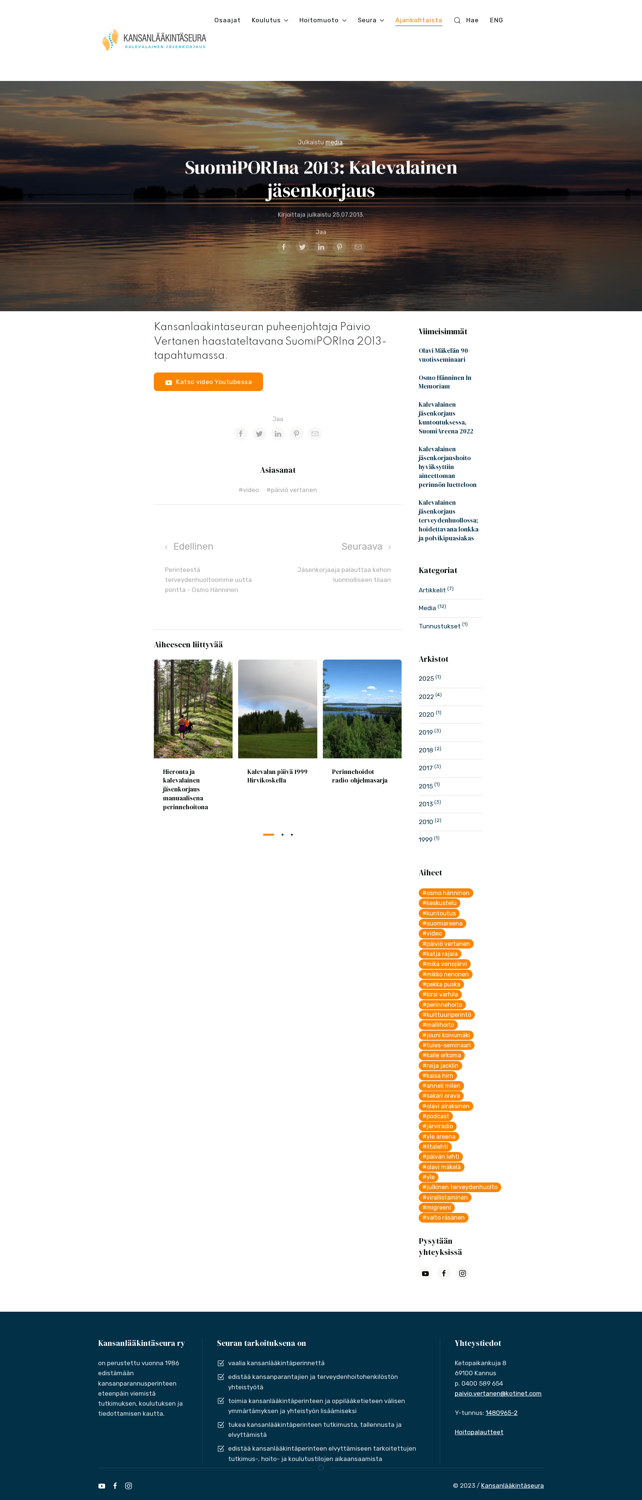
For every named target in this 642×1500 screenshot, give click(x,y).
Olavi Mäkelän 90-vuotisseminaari (444, 355)
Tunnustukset (440, 626)
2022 (427, 696)
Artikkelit (433, 590)
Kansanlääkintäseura (512, 1485)
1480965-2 (502, 1412)
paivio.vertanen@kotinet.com (498, 1393)
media (334, 142)
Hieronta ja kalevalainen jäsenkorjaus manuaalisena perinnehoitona (185, 789)
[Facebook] (115, 1486)
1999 (426, 839)
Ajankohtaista (418, 20)
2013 (426, 804)
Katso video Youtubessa (214, 381)
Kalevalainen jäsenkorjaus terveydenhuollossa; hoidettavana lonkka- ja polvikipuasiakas (450, 520)
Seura (367, 20)
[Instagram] (128, 1486)
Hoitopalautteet (479, 1432)
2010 (427, 822)
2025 (427, 678)
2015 (426, 786)
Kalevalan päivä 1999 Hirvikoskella (277, 776)
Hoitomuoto (319, 20)
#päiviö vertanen (291, 490)
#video (249, 490)
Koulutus (266, 20)
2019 (426, 732)
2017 (426, 768)
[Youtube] (102, 1486)
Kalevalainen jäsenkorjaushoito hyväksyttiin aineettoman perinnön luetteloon (448, 467)
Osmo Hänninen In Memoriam (445, 382)
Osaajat (227, 20)
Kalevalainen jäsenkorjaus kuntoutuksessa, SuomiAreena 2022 (446, 417)
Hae (472, 20)
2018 (427, 750)
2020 (427, 714)
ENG (496, 20)
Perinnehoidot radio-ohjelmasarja (360, 776)
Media (428, 608)
